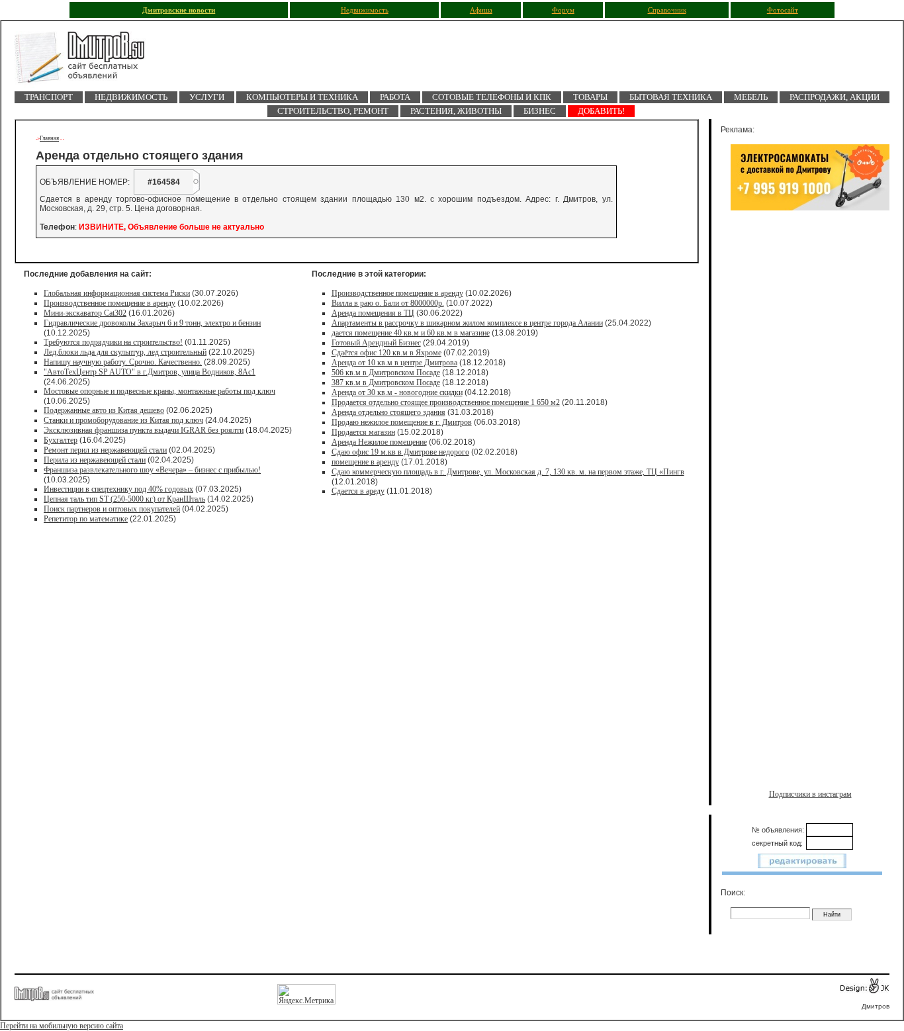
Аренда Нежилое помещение (379, 442)
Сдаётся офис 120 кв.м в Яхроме (386, 352)
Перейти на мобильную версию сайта (61, 1025)
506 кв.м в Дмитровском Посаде (386, 372)
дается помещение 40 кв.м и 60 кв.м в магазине (411, 332)
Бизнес (539, 111)
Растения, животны (456, 111)
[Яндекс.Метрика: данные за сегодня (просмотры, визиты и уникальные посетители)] (306, 994)
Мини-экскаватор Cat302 (85, 313)
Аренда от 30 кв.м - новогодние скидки (397, 392)
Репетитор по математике (86, 518)
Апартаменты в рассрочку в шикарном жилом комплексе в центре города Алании (467, 323)
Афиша (481, 10)
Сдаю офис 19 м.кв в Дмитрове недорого (400, 452)
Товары (590, 97)
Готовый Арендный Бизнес (376, 342)
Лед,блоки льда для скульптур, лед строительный (125, 352)
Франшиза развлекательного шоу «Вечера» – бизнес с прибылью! (152, 469)
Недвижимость (364, 10)
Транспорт (48, 97)
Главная (49, 138)
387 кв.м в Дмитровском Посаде (386, 382)
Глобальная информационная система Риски (117, 293)
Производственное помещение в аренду (109, 303)
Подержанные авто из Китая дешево (104, 410)
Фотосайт (782, 10)
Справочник (667, 10)
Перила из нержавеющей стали (95, 460)
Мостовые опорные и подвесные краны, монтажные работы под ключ (159, 391)
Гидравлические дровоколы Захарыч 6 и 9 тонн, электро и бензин (152, 323)
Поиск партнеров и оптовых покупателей (112, 509)
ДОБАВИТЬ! (601, 111)
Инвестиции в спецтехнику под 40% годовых (118, 489)
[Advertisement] (810, 355)
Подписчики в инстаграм (810, 794)
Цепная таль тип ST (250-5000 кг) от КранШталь (124, 499)
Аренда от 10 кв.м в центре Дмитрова (394, 362)
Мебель (751, 97)
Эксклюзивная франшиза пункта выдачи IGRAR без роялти (144, 430)
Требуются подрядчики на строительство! (113, 342)
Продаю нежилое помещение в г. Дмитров (402, 422)
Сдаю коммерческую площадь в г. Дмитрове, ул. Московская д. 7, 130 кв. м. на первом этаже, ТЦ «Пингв (508, 471)
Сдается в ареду (358, 491)
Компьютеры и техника (302, 97)
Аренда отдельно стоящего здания (388, 412)
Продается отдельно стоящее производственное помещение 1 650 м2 (446, 402)
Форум (563, 10)
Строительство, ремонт (332, 111)
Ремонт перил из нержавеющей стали (105, 450)
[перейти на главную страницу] (87, 61)
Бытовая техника (670, 97)
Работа (395, 97)
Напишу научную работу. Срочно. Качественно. (123, 362)
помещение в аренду (365, 462)
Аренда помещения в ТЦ (373, 313)
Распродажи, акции (835, 97)
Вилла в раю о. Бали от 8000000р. (388, 303)
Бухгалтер (60, 440)
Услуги (206, 97)
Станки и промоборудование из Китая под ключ (123, 420)
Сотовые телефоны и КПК (491, 97)
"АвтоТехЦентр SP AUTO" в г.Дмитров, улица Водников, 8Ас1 (149, 372)
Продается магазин (363, 432)
